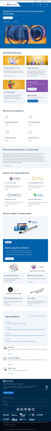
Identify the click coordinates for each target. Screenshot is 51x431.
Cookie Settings (20, 77)
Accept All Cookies (29, 77)
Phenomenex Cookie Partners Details (14, 74)
